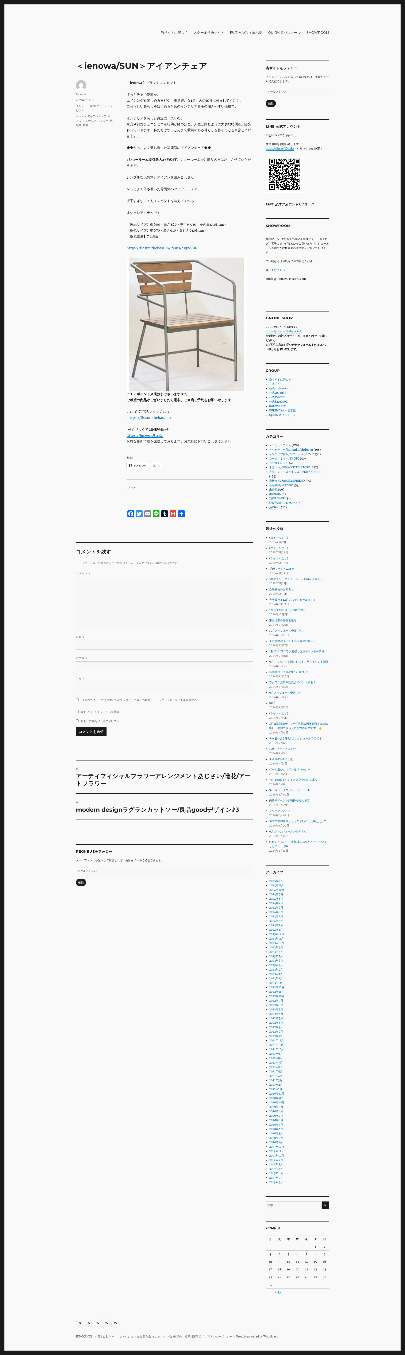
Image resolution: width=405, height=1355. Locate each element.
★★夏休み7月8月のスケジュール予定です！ (297, 738)
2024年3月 (276, 921)
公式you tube (277, 393)
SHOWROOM (317, 33)
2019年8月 (276, 1164)
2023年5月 (276, 965)
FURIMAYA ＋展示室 (246, 33)
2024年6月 (276, 907)
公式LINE (275, 384)
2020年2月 (276, 1138)
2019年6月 (276, 1173)
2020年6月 (276, 1120)
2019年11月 (276, 1151)
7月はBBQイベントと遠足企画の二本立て (294, 780)
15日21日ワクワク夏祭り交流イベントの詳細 (296, 651)
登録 (81, 882)
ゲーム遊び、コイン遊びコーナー (289, 769)
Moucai (81, 94)
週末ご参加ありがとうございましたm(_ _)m (297, 821)
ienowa (81, 116)
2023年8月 (276, 952)
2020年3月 (276, 1133)
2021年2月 (276, 1085)
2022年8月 (276, 1005)
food (272, 703)
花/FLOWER (277, 498)
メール (81, 657)
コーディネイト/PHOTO (284, 458)
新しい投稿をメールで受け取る (100, 721)
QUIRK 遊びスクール (284, 33)
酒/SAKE (274, 507)
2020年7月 (276, 1116)
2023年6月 (276, 961)
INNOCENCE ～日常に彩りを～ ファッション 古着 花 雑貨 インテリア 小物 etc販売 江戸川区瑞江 (138, 1336)
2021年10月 (276, 1049)
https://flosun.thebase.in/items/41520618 (162, 248)
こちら (281, 270)
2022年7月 (276, 1009)
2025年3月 (276, 881)
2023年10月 (276, 943)
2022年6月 (276, 1014)
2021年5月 (276, 1071)
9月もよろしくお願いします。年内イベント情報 (299, 661)
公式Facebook (278, 401)
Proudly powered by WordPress (257, 1336)
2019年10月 (276, 1155)
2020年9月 (276, 1107)
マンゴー (103, 120)
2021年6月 (276, 1067)
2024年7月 (276, 903)
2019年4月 (276, 1182)
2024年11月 (276, 885)
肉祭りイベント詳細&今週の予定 (289, 800)
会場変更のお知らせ (281, 589)
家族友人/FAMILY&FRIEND (287, 481)
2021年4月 (276, 1076)
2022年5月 (276, 1018)
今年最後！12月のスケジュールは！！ (292, 599)
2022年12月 (276, 987)
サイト (80, 678)
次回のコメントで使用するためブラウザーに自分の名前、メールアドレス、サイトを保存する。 (141, 700)
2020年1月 (276, 1142)
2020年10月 (276, 1102)
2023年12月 (276, 934)
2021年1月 (275, 1089)
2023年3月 (276, 974)
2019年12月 (276, 1147)
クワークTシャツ (279, 811)
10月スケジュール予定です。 (287, 630)
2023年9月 (276, 947)
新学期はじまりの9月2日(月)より (290, 672)
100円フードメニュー (282, 749)
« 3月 (278, 1292)
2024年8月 (276, 899)
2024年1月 (276, 930)
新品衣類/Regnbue (281, 485)
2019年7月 (276, 1169)
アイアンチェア (97, 116)
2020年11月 (276, 1098)
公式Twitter (277, 397)
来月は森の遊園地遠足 (283, 620)
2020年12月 (276, 1093)
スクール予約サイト (209, 33)
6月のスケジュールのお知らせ (288, 831)
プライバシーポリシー (218, 1336)
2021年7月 (276, 1062)
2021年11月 (276, 1045)
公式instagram (279, 388)
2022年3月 (276, 1027)
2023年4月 (276, 969)
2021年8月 (276, 1058)
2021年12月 (276, 1040)
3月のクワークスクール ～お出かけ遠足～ (296, 579)
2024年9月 (276, 894)
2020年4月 (276, 1129)
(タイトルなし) (278, 537)
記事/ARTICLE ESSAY (283, 503)
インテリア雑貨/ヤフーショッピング (291, 454)
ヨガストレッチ (278, 463)
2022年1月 (276, 1036)
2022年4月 (276, 1023)
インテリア (89, 120)
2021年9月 (276, 1054)
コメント (83, 573)
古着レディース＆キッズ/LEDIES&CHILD (295, 472)
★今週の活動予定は (281, 759)
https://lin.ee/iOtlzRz (145, 435)
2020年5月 (276, 1124)
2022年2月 (276, 1031)
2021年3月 (275, 1080)
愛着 (85, 125)
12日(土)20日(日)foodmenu (287, 610)
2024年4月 (276, 916)
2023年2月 (276, 978)
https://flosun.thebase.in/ (149, 417)
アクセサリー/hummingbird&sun (291, 450)
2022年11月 (276, 992)
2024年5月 (276, 912)
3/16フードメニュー (281, 568)
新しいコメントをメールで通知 (100, 711)
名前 (80, 637)
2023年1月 (275, 983)
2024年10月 (276, 890)
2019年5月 (276, 1178)
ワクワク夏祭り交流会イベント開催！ (292, 682)
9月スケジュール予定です (285, 692)
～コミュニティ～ (280, 445)
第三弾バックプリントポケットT (289, 790)
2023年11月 (276, 938)
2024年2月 (276, 925)
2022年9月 (276, 1000)
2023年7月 (276, 956)
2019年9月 (276, 1160)
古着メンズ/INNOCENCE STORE (289, 467)
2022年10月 (276, 996)
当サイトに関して (174, 33)
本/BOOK (275, 494)
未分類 (273, 489)
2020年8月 (276, 1111)
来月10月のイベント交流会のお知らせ (292, 641)
